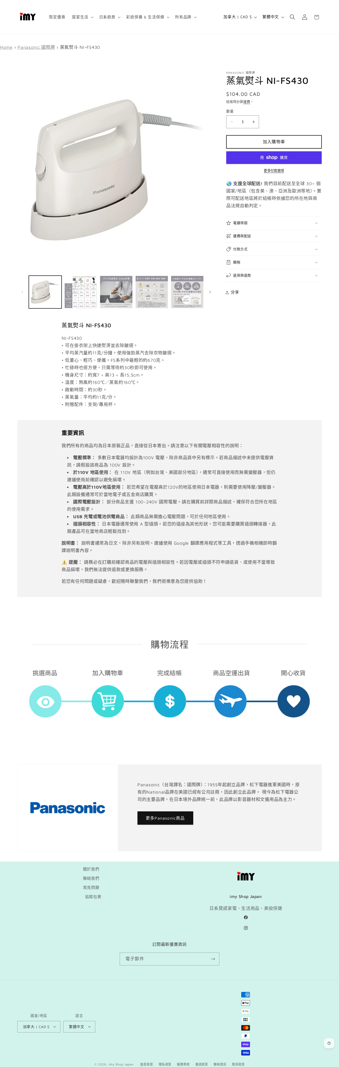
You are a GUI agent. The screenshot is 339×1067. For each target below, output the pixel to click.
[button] (82, 17)
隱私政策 (165, 1064)
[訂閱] (213, 959)
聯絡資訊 (220, 1064)
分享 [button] (235, 292)
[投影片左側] (22, 292)
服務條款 (183, 1064)
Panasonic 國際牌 (36, 47)
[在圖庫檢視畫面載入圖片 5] (187, 292)
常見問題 (91, 887)
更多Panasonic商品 (165, 818)
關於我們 (91, 869)
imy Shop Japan (121, 1064)
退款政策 (146, 1064)
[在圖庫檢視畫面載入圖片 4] (151, 292)
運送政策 (201, 1064)
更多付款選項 (274, 170)
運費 (246, 102)
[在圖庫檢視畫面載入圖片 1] (45, 292)
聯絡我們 (91, 878)
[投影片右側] (210, 292)
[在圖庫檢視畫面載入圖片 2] (80, 292)
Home (6, 47)
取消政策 (238, 1064)
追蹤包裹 (93, 897)
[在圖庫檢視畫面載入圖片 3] (116, 292)
